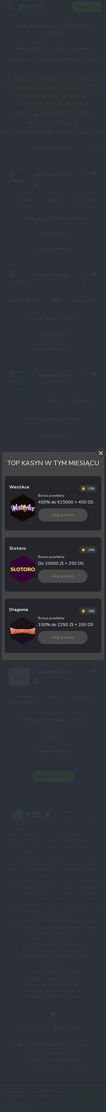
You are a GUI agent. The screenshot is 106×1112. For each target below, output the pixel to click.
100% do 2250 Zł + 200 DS (65, 625)
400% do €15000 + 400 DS (65, 502)
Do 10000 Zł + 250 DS (61, 563)
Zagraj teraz (62, 514)
